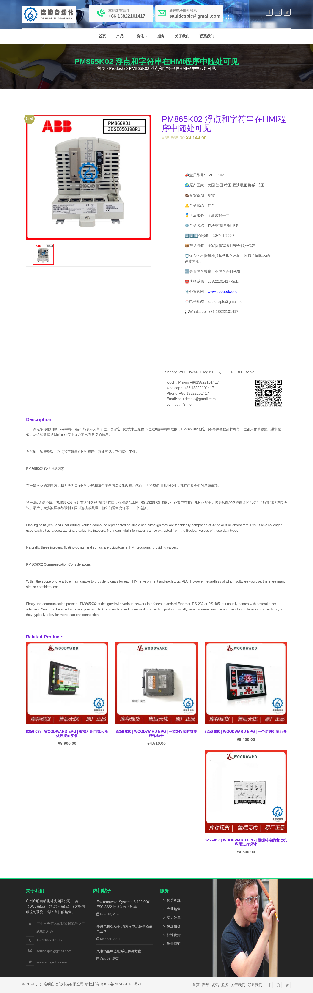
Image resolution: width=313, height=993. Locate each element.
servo (249, 372)
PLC (225, 372)
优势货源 (174, 900)
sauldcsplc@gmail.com (53, 951)
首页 (102, 36)
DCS (216, 372)
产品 (120, 36)
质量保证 (174, 944)
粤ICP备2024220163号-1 (120, 984)
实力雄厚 (174, 917)
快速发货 (174, 935)
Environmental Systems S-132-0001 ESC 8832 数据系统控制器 (123, 904)
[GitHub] (278, 12)
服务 (161, 36)
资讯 (141, 36)
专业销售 (174, 909)
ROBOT (237, 372)
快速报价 (174, 926)
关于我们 (182, 36)
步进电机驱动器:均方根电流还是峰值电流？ (124, 929)
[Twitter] (287, 12)
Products (117, 68)
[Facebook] (269, 12)
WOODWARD (189, 372)
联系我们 (207, 36)
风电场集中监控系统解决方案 (118, 951)
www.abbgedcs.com (224, 291)
